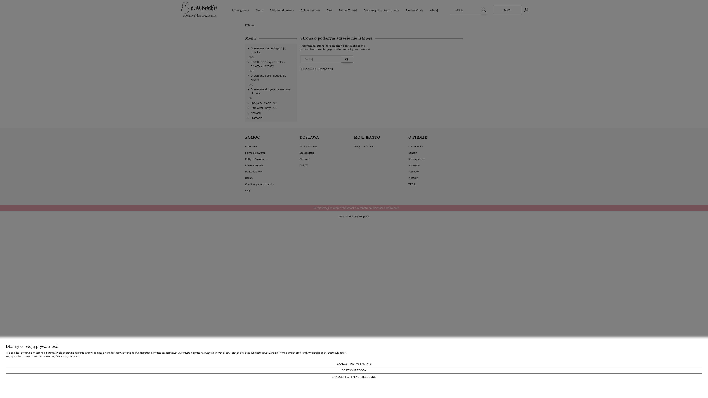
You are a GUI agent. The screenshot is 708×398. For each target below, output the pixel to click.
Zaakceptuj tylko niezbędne (354, 377)
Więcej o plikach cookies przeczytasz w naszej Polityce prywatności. (42, 356)
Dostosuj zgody (354, 370)
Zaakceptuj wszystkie (354, 363)
